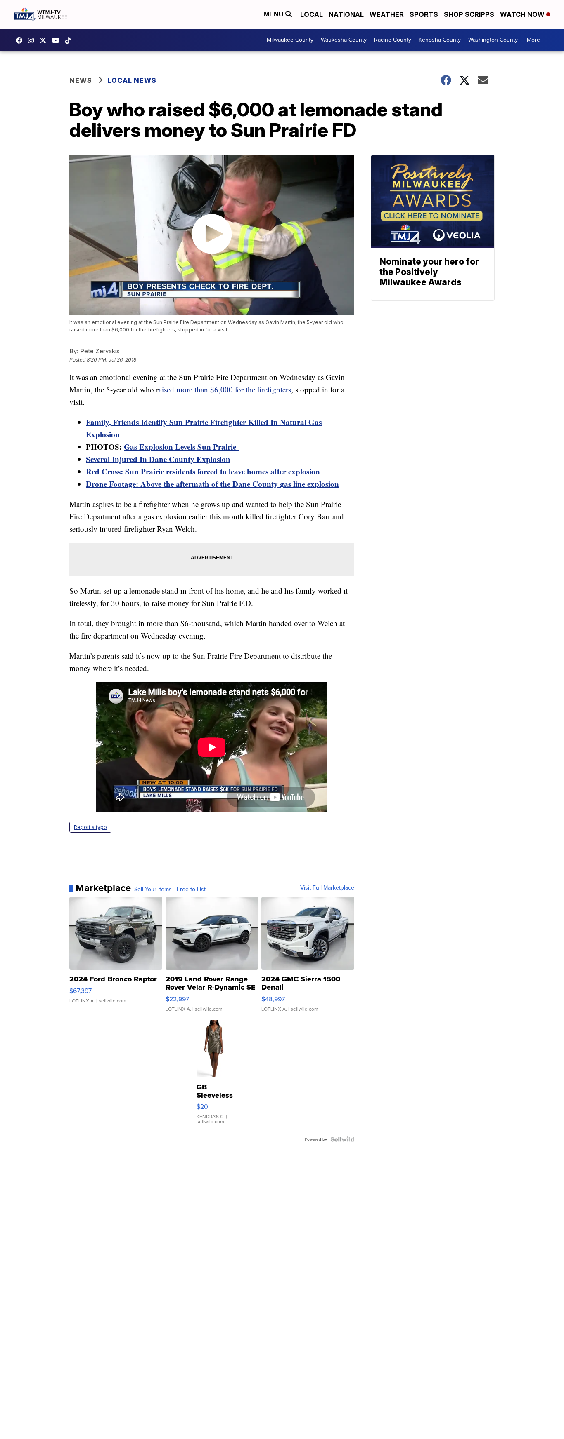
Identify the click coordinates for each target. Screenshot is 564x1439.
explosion (304, 471)
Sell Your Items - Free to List (170, 889)
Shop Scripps (469, 14)
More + (536, 39)
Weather (387, 14)
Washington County (493, 39)
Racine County (392, 39)
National (346, 14)
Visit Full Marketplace (327, 888)
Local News (131, 80)
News (80, 80)
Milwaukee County (290, 39)
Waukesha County (344, 39)
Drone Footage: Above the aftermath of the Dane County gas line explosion (212, 483)
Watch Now (523, 14)
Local (311, 14)
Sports (424, 14)
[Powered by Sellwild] (342, 1139)
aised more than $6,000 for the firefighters (225, 389)
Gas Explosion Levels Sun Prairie (181, 446)
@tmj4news (70, 40)
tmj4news (33, 40)
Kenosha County (440, 39)
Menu (274, 14)
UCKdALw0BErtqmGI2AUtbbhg (58, 40)
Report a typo (90, 827)
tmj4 (21, 40)
